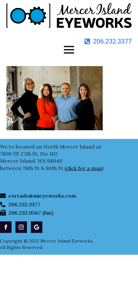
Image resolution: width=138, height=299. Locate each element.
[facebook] (6, 227)
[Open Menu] (69, 50)
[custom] (36, 227)
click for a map (84, 168)
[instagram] (21, 227)
